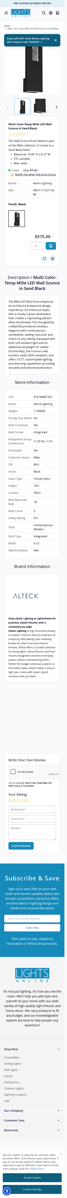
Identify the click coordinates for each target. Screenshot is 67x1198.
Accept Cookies (32, 1177)
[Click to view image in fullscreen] (32, 66)
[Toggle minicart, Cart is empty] (57, 13)
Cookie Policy (36, 1168)
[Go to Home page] (20, 13)
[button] (32, 1049)
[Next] (56, 107)
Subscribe (32, 928)
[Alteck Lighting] (32, 597)
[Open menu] (6, 13)
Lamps (8, 1076)
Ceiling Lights (12, 1064)
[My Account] (50, 13)
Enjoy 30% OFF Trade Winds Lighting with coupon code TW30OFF (28, 40)
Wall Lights (11, 1070)
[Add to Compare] (52, 258)
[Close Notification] (55, 40)
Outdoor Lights (14, 1088)
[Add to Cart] (51, 246)
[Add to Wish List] (44, 258)
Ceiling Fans (11, 1082)
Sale (6, 1101)
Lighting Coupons (15, 1094)
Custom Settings (32, 1189)
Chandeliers (12, 1057)
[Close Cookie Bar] (61, 1154)
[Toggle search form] (44, 13)
